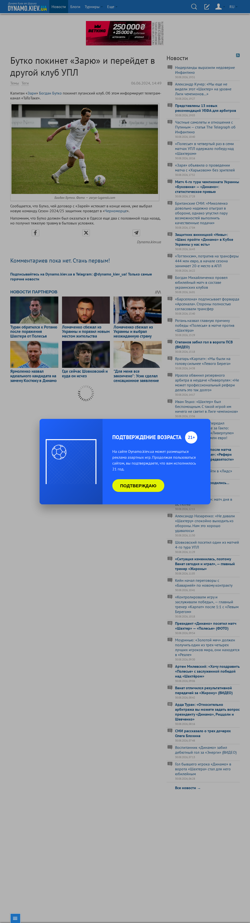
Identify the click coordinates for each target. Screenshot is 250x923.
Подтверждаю (138, 485)
